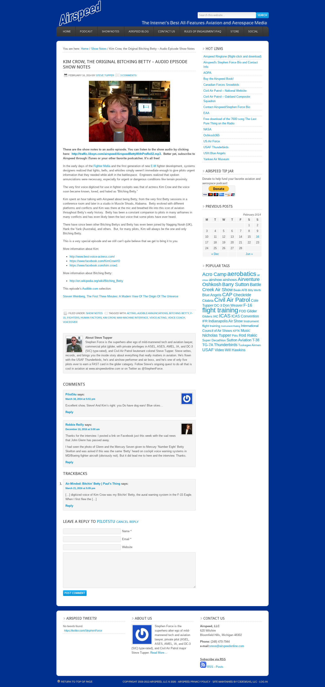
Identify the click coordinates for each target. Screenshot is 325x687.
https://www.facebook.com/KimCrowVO (95, 261)
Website (127, 547)
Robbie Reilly (74, 424)
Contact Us (166, 31)
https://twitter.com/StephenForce (83, 630)
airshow (215, 280)
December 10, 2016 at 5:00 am (82, 429)
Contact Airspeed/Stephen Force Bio (226, 107)
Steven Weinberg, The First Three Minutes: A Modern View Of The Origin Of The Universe (120, 296)
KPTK (236, 330)
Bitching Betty (179, 313)
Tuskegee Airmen (249, 345)
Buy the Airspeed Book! (218, 78)
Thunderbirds (225, 345)
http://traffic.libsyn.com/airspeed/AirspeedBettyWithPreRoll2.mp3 (116, 154)
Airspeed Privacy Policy (194, 681)
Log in (263, 681)
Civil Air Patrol (232, 300)
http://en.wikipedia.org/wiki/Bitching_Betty (96, 281)
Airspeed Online (96, 13)
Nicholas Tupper (216, 335)
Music (245, 330)
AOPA (207, 72)
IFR (205, 321)
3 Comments (128, 75)
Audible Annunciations (152, 313)
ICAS (225, 316)
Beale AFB (240, 290)
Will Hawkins (235, 350)
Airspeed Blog (139, 31)
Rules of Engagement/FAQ (202, 31)
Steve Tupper (105, 75)
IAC (215, 316)
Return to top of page (76, 681)
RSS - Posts (215, 666)
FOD (242, 311)
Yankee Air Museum (216, 159)
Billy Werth (254, 290)
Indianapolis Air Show (225, 321)
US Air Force (211, 141)
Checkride (242, 294)
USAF (208, 349)
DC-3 (218, 305)
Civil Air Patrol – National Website (225, 90)
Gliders (207, 316)
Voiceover (70, 322)
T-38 (255, 340)
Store (235, 31)
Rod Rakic (248, 335)
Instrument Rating (230, 326)
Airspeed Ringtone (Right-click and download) (232, 56)
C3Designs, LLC (247, 681)
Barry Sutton (235, 284)
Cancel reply (127, 522)
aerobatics (241, 273)
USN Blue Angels (214, 153)
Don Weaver (233, 305)
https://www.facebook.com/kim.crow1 (93, 265)
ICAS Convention (245, 316)
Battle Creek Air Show (231, 287)
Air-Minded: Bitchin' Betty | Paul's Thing (92, 483)
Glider (252, 311)
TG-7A (207, 345)
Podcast (86, 31)
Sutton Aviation (239, 340)
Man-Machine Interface (132, 317)
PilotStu (70, 394)
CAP (227, 294)
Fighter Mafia (102, 166)
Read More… (158, 652)
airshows (230, 280)
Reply (69, 412)
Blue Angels (211, 295)
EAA (206, 113)
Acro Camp (214, 274)
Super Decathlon (214, 340)
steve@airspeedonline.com (226, 646)
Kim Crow (109, 317)
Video (219, 350)
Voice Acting (158, 317)
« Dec (215, 254)
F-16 (247, 305)
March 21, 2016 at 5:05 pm (80, 488)
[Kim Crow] (129, 111)
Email (125, 539)
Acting (131, 313)
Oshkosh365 (211, 135)
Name (126, 531)
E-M (153, 166)
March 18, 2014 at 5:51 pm (80, 399)
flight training (220, 310)
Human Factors (91, 317)
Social (253, 31)
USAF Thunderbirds (216, 147)
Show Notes (110, 31)
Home (67, 31)
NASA (207, 129)
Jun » (249, 254)
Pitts (235, 335)
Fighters (73, 317)
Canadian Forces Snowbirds (221, 84)
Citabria (207, 300)
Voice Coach (176, 317)
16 (257, 236)
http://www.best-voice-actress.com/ (92, 256)
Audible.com (90, 288)
